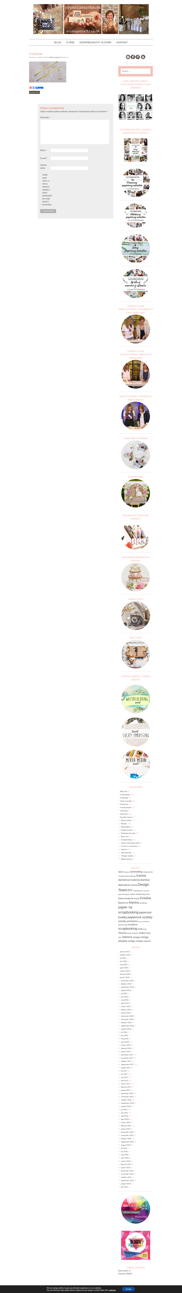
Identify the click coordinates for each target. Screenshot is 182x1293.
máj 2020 (123, 965)
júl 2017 (124, 1071)
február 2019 (126, 1010)
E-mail (43, 158)
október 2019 (126, 984)
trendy (129, 933)
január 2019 (125, 1013)
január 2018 (125, 1052)
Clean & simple (126, 801)
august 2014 (126, 1184)
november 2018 (127, 1019)
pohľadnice (132, 921)
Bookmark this (34, 92)
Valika (142, 933)
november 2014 (127, 1174)
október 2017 (126, 1061)
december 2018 (127, 1016)
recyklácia (132, 924)
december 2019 (127, 981)
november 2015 (127, 1135)
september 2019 (127, 987)
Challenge (124, 798)
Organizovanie (126, 830)
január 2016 (125, 1129)
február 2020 (125, 974)
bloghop (126, 872)
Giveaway (124, 811)
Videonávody (126, 853)
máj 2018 (124, 1039)
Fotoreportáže (125, 807)
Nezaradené (126, 827)
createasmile (148, 872)
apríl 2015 (125, 1158)
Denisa (133, 885)
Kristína (145, 898)
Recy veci (125, 836)
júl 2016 (124, 1110)
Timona (122, 932)
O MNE (70, 42)
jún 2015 (124, 1151)
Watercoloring (126, 859)
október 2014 (126, 1177)
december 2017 (127, 1055)
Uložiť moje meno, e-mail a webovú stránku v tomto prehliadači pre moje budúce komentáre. (47, 190)
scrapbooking (127, 928)
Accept (128, 1289)
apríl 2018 (125, 1042)
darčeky (145, 879)
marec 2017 (125, 1084)
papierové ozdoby (140, 917)
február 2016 (126, 1126)
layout (121, 902)
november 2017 (127, 1058)
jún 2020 (123, 961)
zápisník (147, 941)
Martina (134, 902)
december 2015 (127, 1132)
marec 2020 (125, 971)
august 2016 (126, 1106)
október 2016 (126, 1100)
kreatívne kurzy (132, 898)
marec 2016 (125, 1122)
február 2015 (126, 1164)
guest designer (124, 894)
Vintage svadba (127, 856)
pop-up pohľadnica (143, 921)
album (121, 872)
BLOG (57, 42)
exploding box (138, 891)
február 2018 (126, 1048)
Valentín (135, 933)
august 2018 (126, 1029)
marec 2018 (125, 1045)
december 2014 (127, 1171)
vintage (136, 937)
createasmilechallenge (127, 876)
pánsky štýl (122, 925)
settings (112, 1290)
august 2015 (126, 1145)
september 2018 (127, 1026)
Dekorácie (124, 804)
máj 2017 (124, 1077)
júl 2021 (123, 958)
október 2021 (125, 955)
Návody (124, 824)
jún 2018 (124, 1035)
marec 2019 (125, 1006)
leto (127, 903)
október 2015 (126, 1139)
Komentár (45, 117)
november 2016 (127, 1097)
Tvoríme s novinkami (129, 846)
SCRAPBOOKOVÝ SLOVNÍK (95, 42)
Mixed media (126, 820)
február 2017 (126, 1087)
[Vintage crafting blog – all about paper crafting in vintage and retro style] (91, 34)
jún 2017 (124, 1074)
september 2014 (127, 1180)
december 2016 (127, 1093)
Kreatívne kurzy (126, 817)
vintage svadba (135, 941)
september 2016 (127, 1103)
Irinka (147, 894)
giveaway (146, 891)
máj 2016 (124, 1116)
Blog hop (123, 791)
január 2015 (125, 1168)
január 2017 (125, 1090)
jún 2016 (124, 1113)
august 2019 (126, 990)
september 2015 (127, 1142)
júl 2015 (124, 1148)
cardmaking (136, 871)
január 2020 (125, 977)
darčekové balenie (129, 879)
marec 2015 (125, 1161)
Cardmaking (125, 795)
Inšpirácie (124, 814)
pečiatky (122, 921)
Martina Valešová (55, 57)
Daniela (141, 875)
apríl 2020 (124, 968)
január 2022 (125, 952)
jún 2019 (124, 997)
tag (145, 929)
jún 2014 (124, 1187)
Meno (43, 150)
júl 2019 (124, 994)
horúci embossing (137, 894)
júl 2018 (124, 1032)
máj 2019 (124, 1000)
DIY (130, 890)
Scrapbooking (126, 840)
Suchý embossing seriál (130, 843)
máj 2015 (124, 1155)
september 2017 (127, 1064)
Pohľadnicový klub (128, 833)
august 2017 (126, 1068)
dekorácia (124, 884)
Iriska (121, 898)
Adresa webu (43, 166)
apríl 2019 (125, 1003)
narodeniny (143, 903)
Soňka (140, 929)
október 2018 (126, 1023)
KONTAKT (122, 42)
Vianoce (124, 849)
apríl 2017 (125, 1081)
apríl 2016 (125, 1119)
